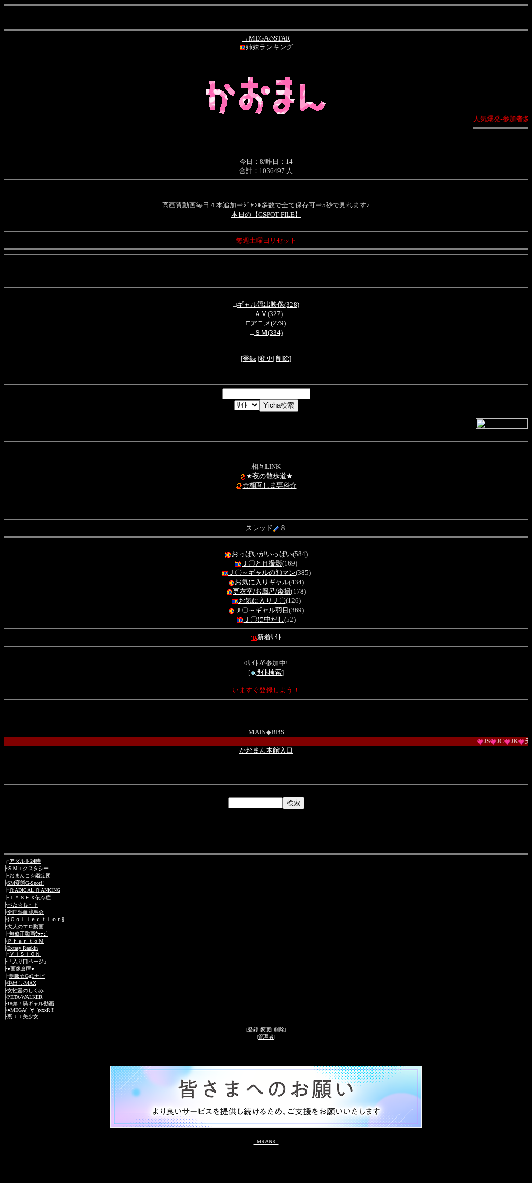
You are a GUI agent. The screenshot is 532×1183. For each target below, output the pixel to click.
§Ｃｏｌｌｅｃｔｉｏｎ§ (35, 919)
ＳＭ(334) (268, 332)
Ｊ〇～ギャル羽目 (262, 610)
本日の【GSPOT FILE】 (266, 214)
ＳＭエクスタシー (28, 868)
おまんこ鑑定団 (30, 875)
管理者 (266, 1037)
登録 (249, 358)
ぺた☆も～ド (22, 905)
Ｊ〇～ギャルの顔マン (262, 572)
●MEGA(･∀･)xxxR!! (30, 1010)
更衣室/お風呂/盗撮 (262, 591)
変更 (266, 358)
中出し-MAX (21, 983)
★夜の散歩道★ (269, 476)
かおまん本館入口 (266, 750)
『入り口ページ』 (28, 961)
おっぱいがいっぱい (262, 554)
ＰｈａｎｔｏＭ (25, 941)
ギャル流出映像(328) (268, 304)
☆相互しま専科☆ (270, 485)
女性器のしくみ (25, 990)
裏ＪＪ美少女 (22, 1016)
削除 (282, 358)
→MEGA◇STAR (266, 38)
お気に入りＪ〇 (262, 600)
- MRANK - (266, 1142)
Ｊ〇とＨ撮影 (262, 563)
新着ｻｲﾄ (269, 637)
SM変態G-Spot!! (25, 883)
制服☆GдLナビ (27, 976)
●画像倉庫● (20, 968)
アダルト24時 (25, 861)
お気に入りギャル (262, 582)
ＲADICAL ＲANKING (34, 890)
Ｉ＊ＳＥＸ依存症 (30, 897)
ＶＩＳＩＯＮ (25, 954)
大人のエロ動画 (25, 926)
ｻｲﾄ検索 (269, 672)
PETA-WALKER (25, 997)
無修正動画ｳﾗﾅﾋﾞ (28, 934)
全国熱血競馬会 (25, 912)
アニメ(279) (268, 323)
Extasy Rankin (22, 948)
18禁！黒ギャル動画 (30, 1003)
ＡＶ (261, 314)
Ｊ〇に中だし (264, 619)
